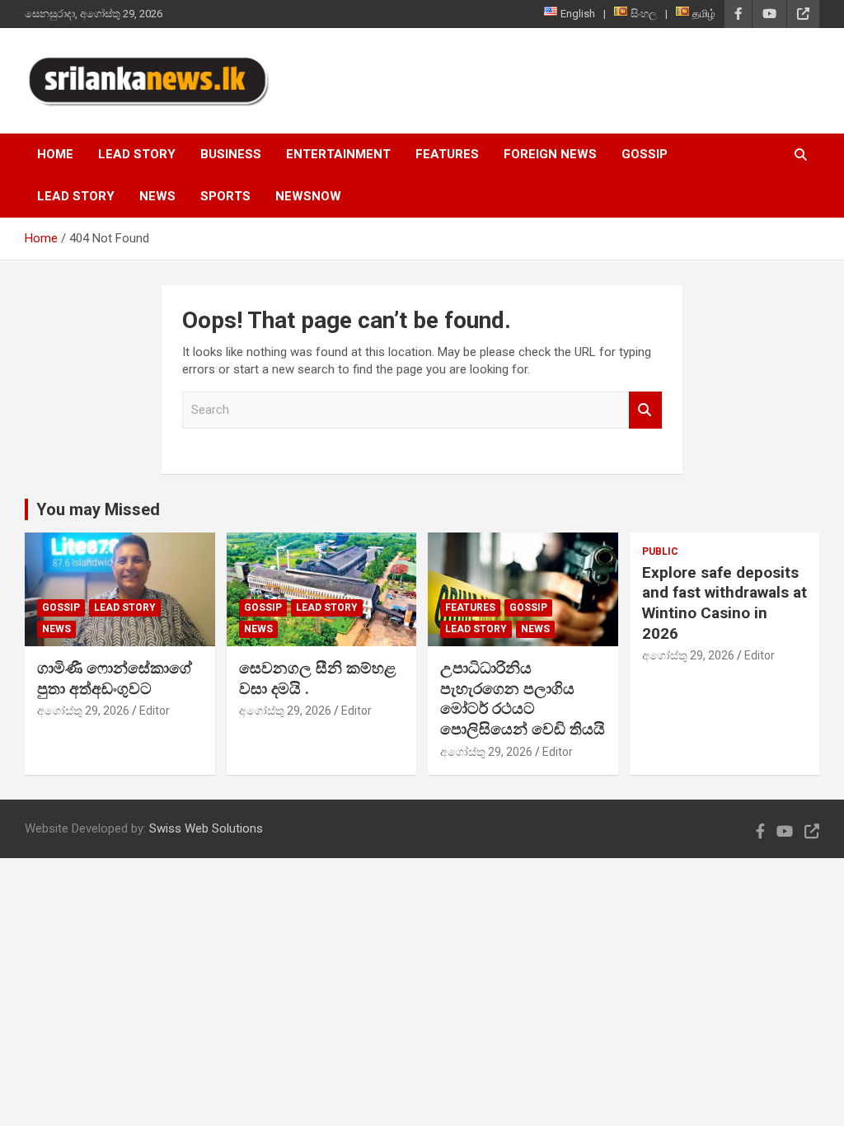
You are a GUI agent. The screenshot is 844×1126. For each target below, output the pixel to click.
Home (55, 154)
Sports (225, 196)
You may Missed (98, 509)
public (660, 551)
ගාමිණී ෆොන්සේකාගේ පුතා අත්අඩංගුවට (114, 678)
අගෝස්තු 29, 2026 (83, 710)
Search (645, 410)
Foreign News (550, 154)
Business (230, 154)
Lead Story (137, 154)
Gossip (644, 154)
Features (447, 154)
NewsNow (308, 196)
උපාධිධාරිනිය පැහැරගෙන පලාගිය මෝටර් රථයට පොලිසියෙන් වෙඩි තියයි (522, 699)
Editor (154, 710)
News (157, 196)
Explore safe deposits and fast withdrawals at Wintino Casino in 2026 (724, 603)
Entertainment (338, 154)
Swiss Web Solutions (206, 828)
